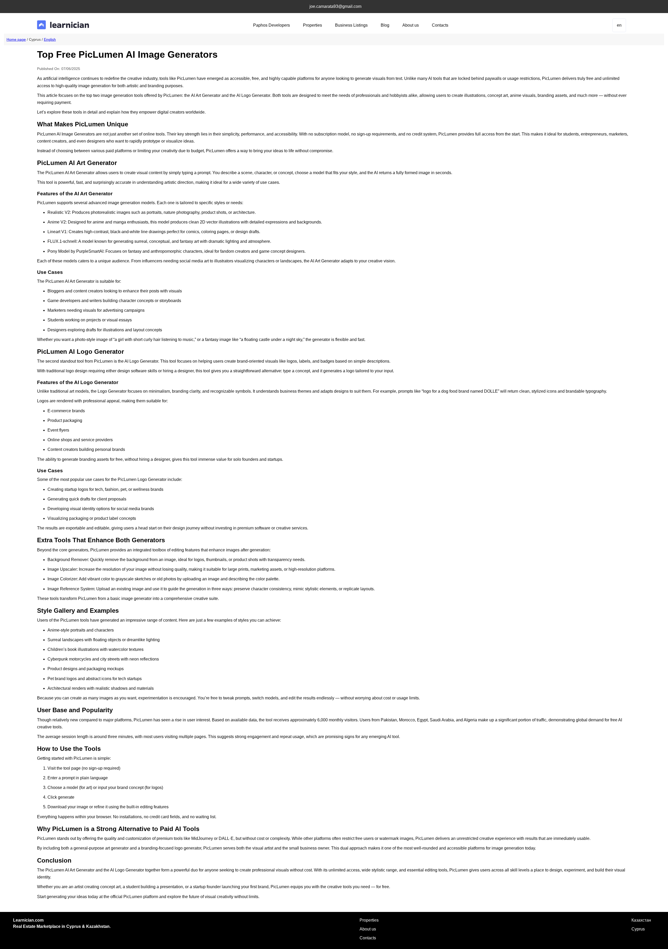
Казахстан (641, 920)
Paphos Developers (271, 25)
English (50, 39)
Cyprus (638, 929)
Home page (16, 39)
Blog (385, 25)
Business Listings (351, 25)
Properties (312, 25)
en (619, 25)
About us (410, 25)
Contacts (440, 25)
